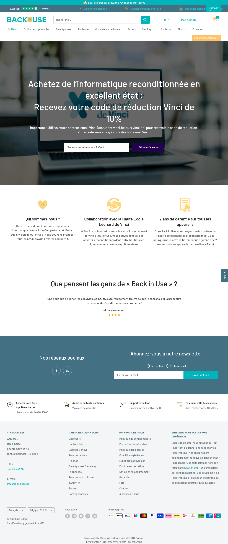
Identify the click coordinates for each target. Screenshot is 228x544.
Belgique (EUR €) (38, 510)
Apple (164, 29)
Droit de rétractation (131, 466)
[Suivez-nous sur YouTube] (81, 516)
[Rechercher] (145, 20)
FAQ (121, 482)
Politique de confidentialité (135, 438)
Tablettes (83, 29)
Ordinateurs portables (37, 29)
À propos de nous (129, 493)
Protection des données (133, 444)
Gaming (146, 29)
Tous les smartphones (81, 477)
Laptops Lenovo (78, 449)
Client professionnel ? (206, 37)
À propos (198, 29)
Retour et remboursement (134, 471)
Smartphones (63, 29)
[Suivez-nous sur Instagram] (74, 516)
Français (13, 510)
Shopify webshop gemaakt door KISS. (26, 523)
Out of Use (192, 467)
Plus (180, 29)
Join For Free (201, 375)
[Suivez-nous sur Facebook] (67, 516)
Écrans (132, 29)
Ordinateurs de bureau (108, 29)
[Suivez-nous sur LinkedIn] (94, 516)
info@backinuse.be (18, 483)
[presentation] (6, 309)
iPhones (73, 460)
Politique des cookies (131, 449)
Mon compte (189, 19)
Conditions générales (131, 455)
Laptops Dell (76, 444)
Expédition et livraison (132, 460)
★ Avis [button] (224, 275)
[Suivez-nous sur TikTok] (87, 516)
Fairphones (75, 471)
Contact (213, 7)
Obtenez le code (148, 147)
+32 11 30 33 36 (15, 468)
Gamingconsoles (78, 493)
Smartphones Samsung (82, 466)
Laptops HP (75, 438)
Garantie (124, 477)
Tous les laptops (78, 455)
